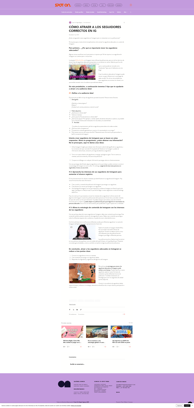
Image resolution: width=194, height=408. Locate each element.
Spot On (111, 12)
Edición (119, 12)
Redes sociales (73, 300)
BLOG (118, 392)
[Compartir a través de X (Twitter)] (73, 309)
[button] (118, 5)
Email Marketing (101, 12)
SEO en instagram (89, 300)
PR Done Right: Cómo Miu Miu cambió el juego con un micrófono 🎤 (72, 341)
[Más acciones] (124, 22)
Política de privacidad (76, 405)
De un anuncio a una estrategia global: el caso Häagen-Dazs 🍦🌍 (96, 341)
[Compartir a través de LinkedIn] (77, 309)
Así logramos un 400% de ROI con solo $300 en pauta (121, 341)
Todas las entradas (66, 12)
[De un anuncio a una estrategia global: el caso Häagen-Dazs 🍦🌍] (97, 332)
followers (97, 300)
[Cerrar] (192, 405)
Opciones (179, 405)
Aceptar (187, 405)
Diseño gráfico (79, 12)
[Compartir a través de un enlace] (81, 309)
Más (125, 12)
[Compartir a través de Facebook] (69, 309)
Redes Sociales (90, 12)
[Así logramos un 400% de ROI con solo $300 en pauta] (122, 332)
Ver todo (131, 322)
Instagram (81, 300)
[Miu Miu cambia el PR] (72, 332)
